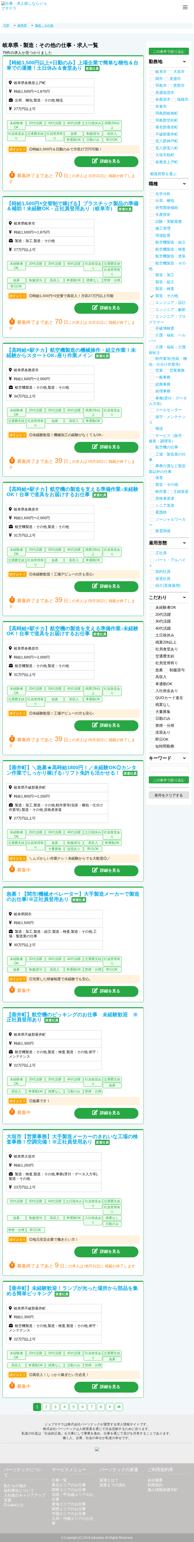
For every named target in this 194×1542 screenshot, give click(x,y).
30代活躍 (163, 621)
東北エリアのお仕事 (69, 1485)
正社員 (161, 553)
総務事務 (163, 384)
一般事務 (163, 377)
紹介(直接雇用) (168, 585)
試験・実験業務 (168, 222)
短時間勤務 (164, 746)
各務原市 (163, 99)
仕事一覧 (59, 1480)
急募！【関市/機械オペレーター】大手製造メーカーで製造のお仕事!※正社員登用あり (73, 896)
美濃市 (175, 79)
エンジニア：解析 (170, 310)
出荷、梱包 (164, 201)
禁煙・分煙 (164, 726)
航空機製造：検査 (170, 249)
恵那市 (179, 86)
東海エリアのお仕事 (69, 1504)
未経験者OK (165, 607)
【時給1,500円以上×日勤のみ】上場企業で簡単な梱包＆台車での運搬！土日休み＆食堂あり (72, 65)
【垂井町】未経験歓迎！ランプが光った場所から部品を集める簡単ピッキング (72, 1290)
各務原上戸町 (166, 162)
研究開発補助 (166, 208)
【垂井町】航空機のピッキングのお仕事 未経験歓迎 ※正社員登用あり (72, 1017)
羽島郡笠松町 (166, 120)
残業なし (163, 705)
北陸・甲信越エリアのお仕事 (72, 1497)
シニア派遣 (164, 505)
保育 (159, 478)
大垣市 (179, 72)
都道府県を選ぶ (163, 174)
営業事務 (177, 370)
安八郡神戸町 (166, 141)
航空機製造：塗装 (170, 256)
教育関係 (163, 531)
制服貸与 (177, 670)
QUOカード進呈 (169, 698)
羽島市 (161, 86)
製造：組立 (164, 282)
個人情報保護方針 (163, 1490)
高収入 (161, 677)
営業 (159, 370)
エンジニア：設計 (170, 303)
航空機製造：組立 (170, 242)
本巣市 (161, 106)
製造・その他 (166, 485)
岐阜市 (161, 72)
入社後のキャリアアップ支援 (24, 1497)
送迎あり (163, 732)
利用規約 (155, 1485)
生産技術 (163, 214)
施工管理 (163, 228)
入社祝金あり (166, 691)
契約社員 (163, 572)
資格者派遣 (164, 498)
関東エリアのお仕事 (69, 1490)
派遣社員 (163, 579)
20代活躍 (163, 615)
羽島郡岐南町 (166, 113)
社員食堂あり (166, 649)
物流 (159, 429)
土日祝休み (164, 635)
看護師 (161, 512)
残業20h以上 (166, 642)
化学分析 (163, 194)
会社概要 (155, 1480)
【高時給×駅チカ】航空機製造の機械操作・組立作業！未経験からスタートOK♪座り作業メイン (71, 352)
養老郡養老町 (166, 127)
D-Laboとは (13, 1505)
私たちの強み (15, 1486)
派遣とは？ (109, 1480)
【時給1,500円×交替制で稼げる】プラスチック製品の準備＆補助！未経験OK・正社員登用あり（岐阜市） (72, 206)
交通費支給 (164, 656)
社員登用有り (166, 663)
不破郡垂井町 (166, 134)
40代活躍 (163, 628)
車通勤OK (163, 684)
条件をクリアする (169, 795)
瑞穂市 (182, 99)
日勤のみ (163, 718)
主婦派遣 (180, 492)
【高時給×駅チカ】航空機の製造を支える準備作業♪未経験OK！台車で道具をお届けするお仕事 (72, 491)
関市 (159, 79)
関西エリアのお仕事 (69, 1509)
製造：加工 (164, 275)
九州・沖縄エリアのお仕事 (72, 1521)
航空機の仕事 (166, 447)
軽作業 (161, 492)
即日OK (161, 739)
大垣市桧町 (164, 155)
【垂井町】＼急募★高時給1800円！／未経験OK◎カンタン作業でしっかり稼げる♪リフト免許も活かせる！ (71, 770)
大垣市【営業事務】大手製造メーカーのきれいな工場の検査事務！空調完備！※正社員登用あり (72, 1139)
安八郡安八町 (166, 148)
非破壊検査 (164, 328)
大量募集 (163, 712)
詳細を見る (110, 161)
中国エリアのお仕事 (69, 1514)
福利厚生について (19, 1490)
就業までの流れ (113, 1485)
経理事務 (163, 391)
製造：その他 (166, 296)
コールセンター (168, 410)
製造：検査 (164, 289)
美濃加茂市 (164, 93)
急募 (159, 670)
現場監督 (163, 235)
